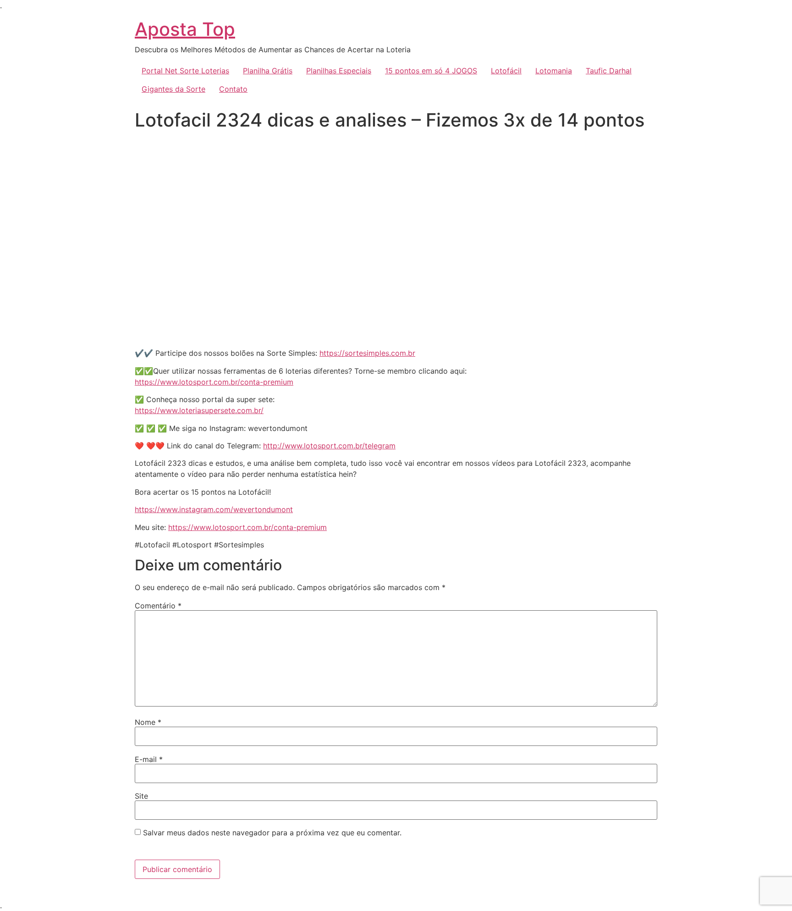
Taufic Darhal (609, 70)
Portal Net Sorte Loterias (185, 70)
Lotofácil (506, 70)
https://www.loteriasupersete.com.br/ (199, 410)
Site (141, 796)
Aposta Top (185, 29)
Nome (148, 722)
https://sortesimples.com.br (367, 353)
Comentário (158, 605)
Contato (233, 89)
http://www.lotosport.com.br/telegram (329, 445)
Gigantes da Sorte (173, 89)
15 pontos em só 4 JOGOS (431, 70)
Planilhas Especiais (338, 70)
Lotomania (553, 70)
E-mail (149, 759)
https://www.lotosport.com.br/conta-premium (214, 381)
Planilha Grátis (267, 70)
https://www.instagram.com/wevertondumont (214, 509)
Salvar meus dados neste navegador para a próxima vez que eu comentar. (272, 832)
